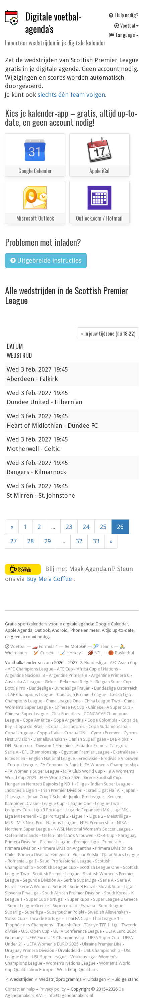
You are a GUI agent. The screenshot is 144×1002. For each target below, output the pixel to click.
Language (125, 34)
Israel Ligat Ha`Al (103, 790)
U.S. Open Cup (35, 931)
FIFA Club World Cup (83, 771)
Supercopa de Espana (74, 905)
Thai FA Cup (76, 918)
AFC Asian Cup (124, 662)
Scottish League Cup (56, 867)
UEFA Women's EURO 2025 (52, 944)
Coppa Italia (49, 732)
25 (103, 526)
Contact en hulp (20, 989)
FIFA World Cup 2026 (60, 777)
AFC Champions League (30, 668)
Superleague (111, 905)
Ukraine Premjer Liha (102, 944)
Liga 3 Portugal (48, 809)
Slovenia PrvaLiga (22, 892)
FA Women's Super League (33, 771)
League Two (107, 803)
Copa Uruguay (19, 732)
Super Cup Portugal (45, 899)
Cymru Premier (105, 732)
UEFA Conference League (77, 931)
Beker (50, 681)
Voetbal (127, 25)
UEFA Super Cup (103, 937)
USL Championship (102, 950)
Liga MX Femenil (20, 816)
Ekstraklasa (124, 752)
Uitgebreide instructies (48, 260)
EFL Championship (40, 752)
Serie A (107, 880)
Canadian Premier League (81, 694)
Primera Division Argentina (65, 848)
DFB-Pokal (120, 739)
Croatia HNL (75, 732)
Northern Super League (27, 829)
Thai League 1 (105, 918)
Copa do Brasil (30, 726)
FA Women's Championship (111, 764)
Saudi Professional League (65, 860)
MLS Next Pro (30, 822)
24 (86, 526)
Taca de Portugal (45, 918)
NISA (122, 822)
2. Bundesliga (93, 662)
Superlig (13, 912)
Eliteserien (15, 758)
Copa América (36, 720)
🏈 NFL (94, 652)
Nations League (61, 822)
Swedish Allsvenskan (108, 912)
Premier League (55, 841)
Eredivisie (88, 758)
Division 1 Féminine (54, 745)
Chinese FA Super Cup (109, 707)
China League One (63, 700)
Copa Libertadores (66, 726)
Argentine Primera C (110, 675)
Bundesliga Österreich (115, 688)
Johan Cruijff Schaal (46, 796)
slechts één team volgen (71, 94)
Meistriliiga (117, 816)
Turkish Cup (68, 924)
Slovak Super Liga (115, 886)
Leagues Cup (17, 809)
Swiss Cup (15, 918)
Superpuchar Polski (65, 912)
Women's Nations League (70, 963)
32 (79, 541)
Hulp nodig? (126, 14)
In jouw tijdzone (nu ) (109, 333)
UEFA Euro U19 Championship (55, 937)
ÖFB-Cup (106, 835)
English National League (52, 758)
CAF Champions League (30, 694)
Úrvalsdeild (69, 950)
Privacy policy (53, 989)
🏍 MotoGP (75, 646)
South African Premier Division (71, 892)
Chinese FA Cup (69, 707)
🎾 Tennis (103, 646)
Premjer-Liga (86, 841)
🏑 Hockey (70, 652)
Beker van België (76, 681)
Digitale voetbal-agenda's (53, 22)
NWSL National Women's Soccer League (92, 829)
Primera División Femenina (43, 854)
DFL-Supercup (18, 745)
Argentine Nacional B (25, 675)
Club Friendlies (66, 713)
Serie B (59, 886)
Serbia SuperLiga (80, 880)
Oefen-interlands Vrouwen (67, 835)
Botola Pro (15, 688)
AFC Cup (65, 668)
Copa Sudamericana (107, 726)
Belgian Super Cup (113, 681)
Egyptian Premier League (85, 752)
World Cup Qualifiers (77, 969)
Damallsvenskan (49, 739)
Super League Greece (28, 905)
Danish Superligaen (87, 739)
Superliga (34, 912)
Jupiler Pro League (86, 796)
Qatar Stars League (120, 854)
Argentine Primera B (68, 675)
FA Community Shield (61, 764)
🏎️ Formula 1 (45, 646)
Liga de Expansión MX (87, 809)
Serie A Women (34, 886)
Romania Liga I (22, 860)
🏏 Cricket (43, 652)
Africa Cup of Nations (97, 668)
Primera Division (21, 848)
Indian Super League (110, 783)
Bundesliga (40, 688)
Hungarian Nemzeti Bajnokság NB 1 (39, 783)
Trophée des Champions (29, 924)
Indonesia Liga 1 (21, 790)
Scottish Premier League (56, 873)
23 (69, 526)
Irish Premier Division (61, 790)
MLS (9, 822)
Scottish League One (99, 867)
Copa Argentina (69, 720)
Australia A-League (23, 681)
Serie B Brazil (82, 886)
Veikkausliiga (82, 956)
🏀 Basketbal (121, 652)
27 (13, 541)
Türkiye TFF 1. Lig (101, 924)
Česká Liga (120, 694)
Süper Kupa (78, 899)
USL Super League (49, 956)
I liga (82, 783)
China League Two (102, 700)
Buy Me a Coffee (50, 578)
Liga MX (120, 809)
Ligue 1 (79, 816)
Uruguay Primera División (29, 950)
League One (79, 803)
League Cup (53, 803)
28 (30, 541)
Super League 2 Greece (115, 899)
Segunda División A (41, 880)
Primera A (111, 841)
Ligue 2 (96, 816)
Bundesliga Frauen (72, 688)
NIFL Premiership (96, 822)
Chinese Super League (26, 713)
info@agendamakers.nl (70, 995)
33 (96, 541)
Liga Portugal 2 (54, 816)
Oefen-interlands (21, 835)
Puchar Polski (85, 854)
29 (47, 541)
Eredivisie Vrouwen (119, 758)
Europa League (22, 764)
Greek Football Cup (102, 777)
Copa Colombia (102, 720)
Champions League (23, 700)
